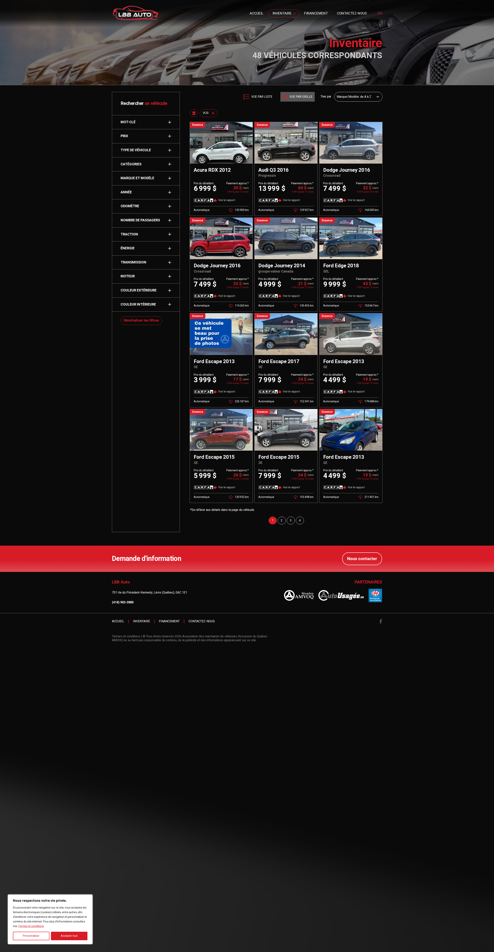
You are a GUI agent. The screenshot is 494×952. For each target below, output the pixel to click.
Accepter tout (69, 936)
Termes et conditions (31, 926)
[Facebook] (380, 621)
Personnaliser (31, 936)
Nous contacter (362, 559)
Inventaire (282, 13)
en (380, 13)
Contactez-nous (352, 13)
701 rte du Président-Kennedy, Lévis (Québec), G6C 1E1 (149, 592)
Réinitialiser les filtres (141, 320)
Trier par (326, 97)
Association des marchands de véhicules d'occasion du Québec (224, 636)
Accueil (256, 13)
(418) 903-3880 (123, 602)
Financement (316, 13)
